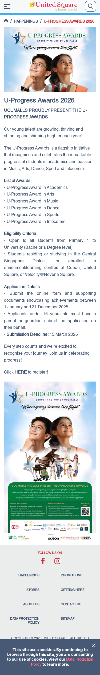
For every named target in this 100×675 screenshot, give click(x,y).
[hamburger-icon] (7, 6)
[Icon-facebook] (42, 561)
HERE (21, 372)
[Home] (6, 21)
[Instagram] (57, 561)
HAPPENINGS (26, 21)
